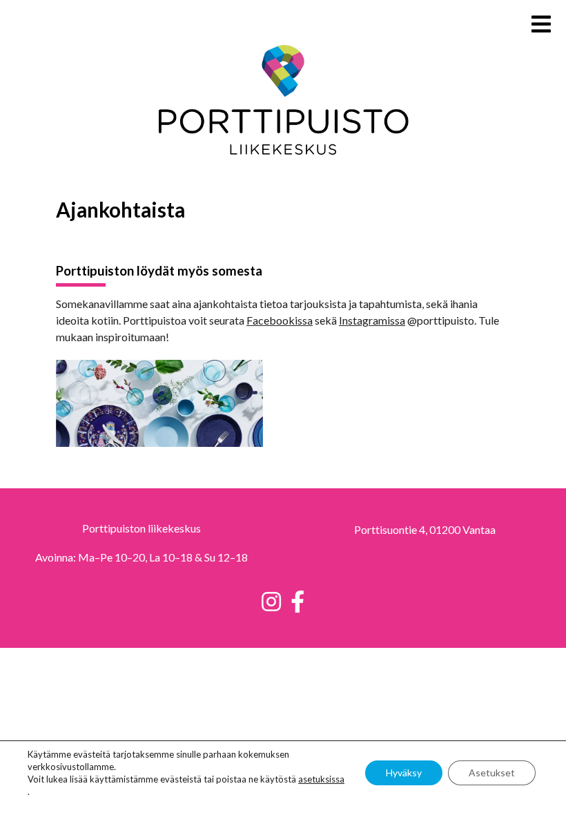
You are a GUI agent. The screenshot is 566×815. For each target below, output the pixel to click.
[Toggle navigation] (544, 19)
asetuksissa (321, 779)
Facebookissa (279, 320)
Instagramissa (372, 320)
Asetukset (492, 772)
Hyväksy (404, 772)
